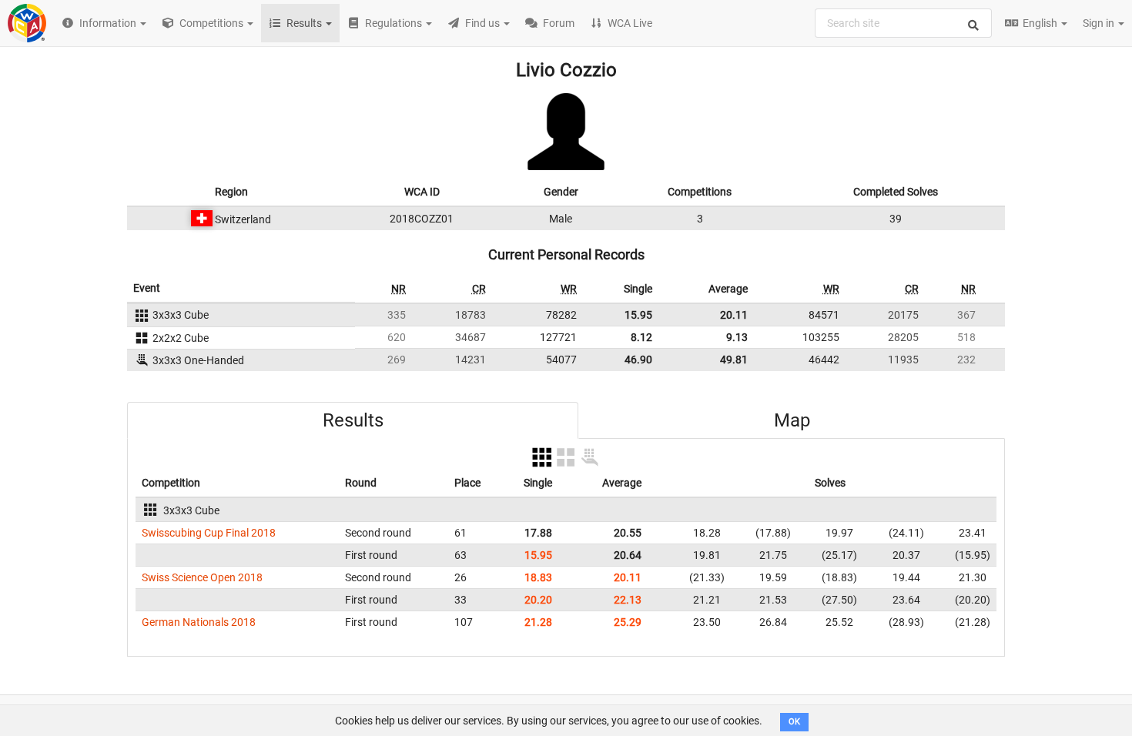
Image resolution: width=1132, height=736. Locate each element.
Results (353, 420)
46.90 (638, 359)
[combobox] (903, 23)
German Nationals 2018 (199, 622)
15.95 (638, 315)
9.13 (737, 337)
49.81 (734, 359)
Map (792, 420)
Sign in (1100, 23)
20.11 (734, 315)
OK (794, 722)
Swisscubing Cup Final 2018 (209, 533)
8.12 (641, 337)
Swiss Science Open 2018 (202, 577)
